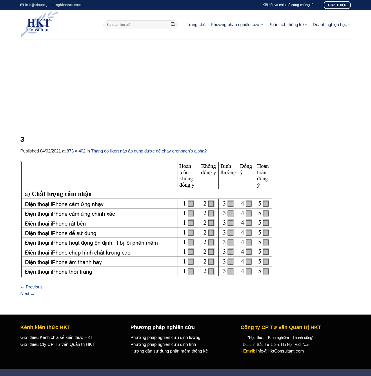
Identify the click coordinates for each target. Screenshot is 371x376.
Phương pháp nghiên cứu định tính (163, 344)
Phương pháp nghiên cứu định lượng (165, 337)
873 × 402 (76, 151)
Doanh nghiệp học (330, 24)
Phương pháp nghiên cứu (235, 24)
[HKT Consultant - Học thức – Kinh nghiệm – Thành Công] (57, 24)
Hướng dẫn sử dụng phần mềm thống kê (169, 351)
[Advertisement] (185, 82)
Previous (31, 287)
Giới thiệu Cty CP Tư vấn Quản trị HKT (57, 344)
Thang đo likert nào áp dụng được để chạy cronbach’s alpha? (149, 151)
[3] (146, 219)
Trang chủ (196, 24)
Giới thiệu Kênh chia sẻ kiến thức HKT (56, 337)
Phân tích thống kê (286, 24)
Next (27, 293)
